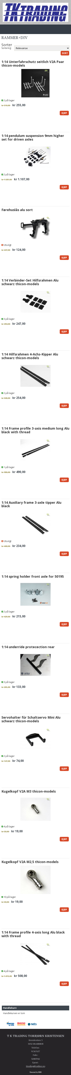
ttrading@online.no (35, 1066)
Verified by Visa (11, 1024)
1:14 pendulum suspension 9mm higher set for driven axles (32, 137)
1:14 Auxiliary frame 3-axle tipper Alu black (31, 504)
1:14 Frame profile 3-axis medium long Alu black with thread (35, 430)
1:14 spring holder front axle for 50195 (32, 576)
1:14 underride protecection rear (28, 647)
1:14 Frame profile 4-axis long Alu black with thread (33, 934)
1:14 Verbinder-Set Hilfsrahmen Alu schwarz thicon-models (29, 282)
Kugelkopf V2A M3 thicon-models (28, 791)
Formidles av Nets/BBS (33, 1024)
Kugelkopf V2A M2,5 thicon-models (29, 862)
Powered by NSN (36, 1072)
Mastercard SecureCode (22, 1024)
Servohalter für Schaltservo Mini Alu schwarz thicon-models (30, 719)
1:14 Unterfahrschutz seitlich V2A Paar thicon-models (32, 63)
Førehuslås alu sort (17, 210)
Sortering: (6, 48)
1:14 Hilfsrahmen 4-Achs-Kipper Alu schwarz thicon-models (29, 356)
